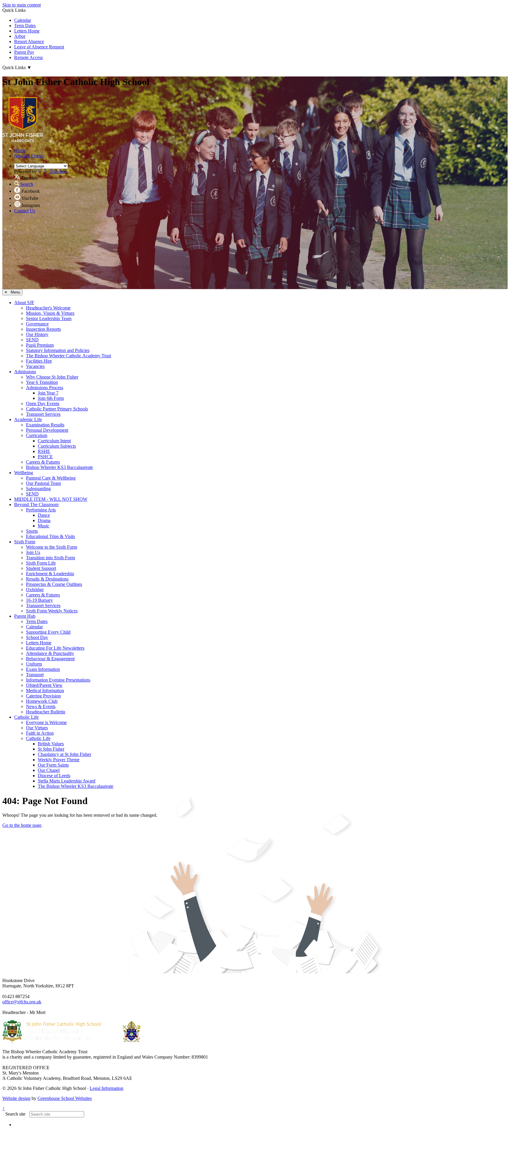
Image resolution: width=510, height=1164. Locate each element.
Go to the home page (21, 825)
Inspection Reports (43, 329)
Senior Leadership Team (48, 318)
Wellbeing (23, 472)
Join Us (33, 552)
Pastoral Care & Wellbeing (51, 477)
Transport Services (43, 414)
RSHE (44, 451)
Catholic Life (26, 717)
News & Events (29, 155)
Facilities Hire (39, 360)
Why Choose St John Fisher (52, 376)
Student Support (41, 568)
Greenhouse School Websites (64, 1098)
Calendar (22, 20)
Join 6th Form (51, 398)
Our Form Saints (53, 764)
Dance (44, 515)
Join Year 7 (48, 392)
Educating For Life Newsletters (55, 648)
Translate (58, 171)
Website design (16, 1098)
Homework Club (42, 701)
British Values (51, 743)
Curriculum (36, 435)
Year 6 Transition (42, 382)
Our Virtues (37, 727)
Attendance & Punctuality (50, 653)
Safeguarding (38, 488)
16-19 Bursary (39, 600)
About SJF (24, 302)
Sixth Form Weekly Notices (52, 610)
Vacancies (35, 366)
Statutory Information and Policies (57, 350)
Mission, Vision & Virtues (50, 313)
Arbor (19, 36)
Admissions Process (44, 387)
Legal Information (106, 1088)
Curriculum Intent (54, 440)
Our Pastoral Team (43, 483)
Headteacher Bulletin (45, 711)
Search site (15, 1113)
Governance (37, 323)
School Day (37, 637)
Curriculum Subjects (57, 446)
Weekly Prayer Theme (58, 759)
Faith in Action (40, 733)
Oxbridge (35, 589)
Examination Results (45, 424)
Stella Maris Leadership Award (66, 780)
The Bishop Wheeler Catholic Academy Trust (68, 355)
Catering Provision (43, 695)
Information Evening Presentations (58, 679)
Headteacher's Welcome (48, 307)
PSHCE (45, 456)
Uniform (34, 663)
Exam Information (43, 669)
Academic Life (28, 419)
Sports (32, 531)
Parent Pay (24, 52)
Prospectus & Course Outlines (54, 584)
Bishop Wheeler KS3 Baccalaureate (59, 467)
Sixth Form (24, 541)
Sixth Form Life (41, 562)
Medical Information (45, 690)
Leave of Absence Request (39, 46)
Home (20, 150)
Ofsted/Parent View (44, 685)
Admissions (25, 371)
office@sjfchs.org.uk (21, 1001)
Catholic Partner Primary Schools (57, 408)
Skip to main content (21, 4)
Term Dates (25, 25)
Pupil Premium (40, 345)
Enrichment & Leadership (50, 573)
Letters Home (27, 30)
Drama (44, 520)
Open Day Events (42, 403)
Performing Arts (41, 509)
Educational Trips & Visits (50, 536)
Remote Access (28, 57)
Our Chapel (49, 770)
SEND (32, 339)
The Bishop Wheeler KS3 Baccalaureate (75, 786)
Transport (35, 674)
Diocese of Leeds (54, 775)
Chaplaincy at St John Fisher (64, 754)
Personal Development (47, 430)
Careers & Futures (43, 461)
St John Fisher (51, 748)
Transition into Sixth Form (50, 557)
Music (43, 525)
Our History (37, 334)
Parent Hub (24, 616)
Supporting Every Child (48, 632)
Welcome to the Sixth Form (51, 547)
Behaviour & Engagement (50, 658)
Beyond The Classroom (36, 504)
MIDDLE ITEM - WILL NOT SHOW (50, 499)
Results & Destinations (47, 578)
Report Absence (29, 41)
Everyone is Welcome (46, 722)
